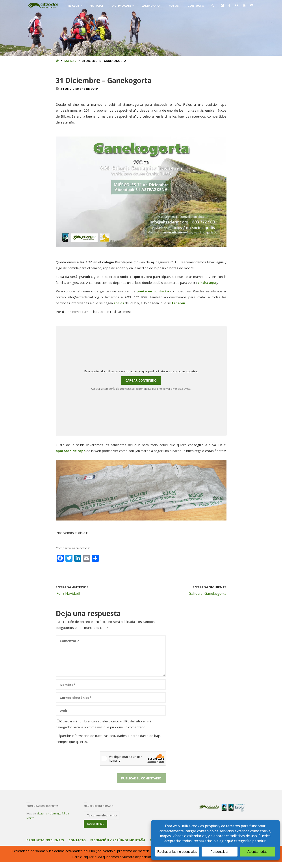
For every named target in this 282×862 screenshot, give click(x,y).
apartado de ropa (70, 451)
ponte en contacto (153, 291)
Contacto (77, 840)
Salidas (70, 61)
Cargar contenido (141, 380)
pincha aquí (206, 282)
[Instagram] (222, 5)
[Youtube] (244, 5)
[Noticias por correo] (252, 5)
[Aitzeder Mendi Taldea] (43, 5)
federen (178, 303)
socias (119, 303)
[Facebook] (229, 5)
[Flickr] (236, 5)
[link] (212, 5)
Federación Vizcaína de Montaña (117, 840)
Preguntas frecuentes (45, 840)
